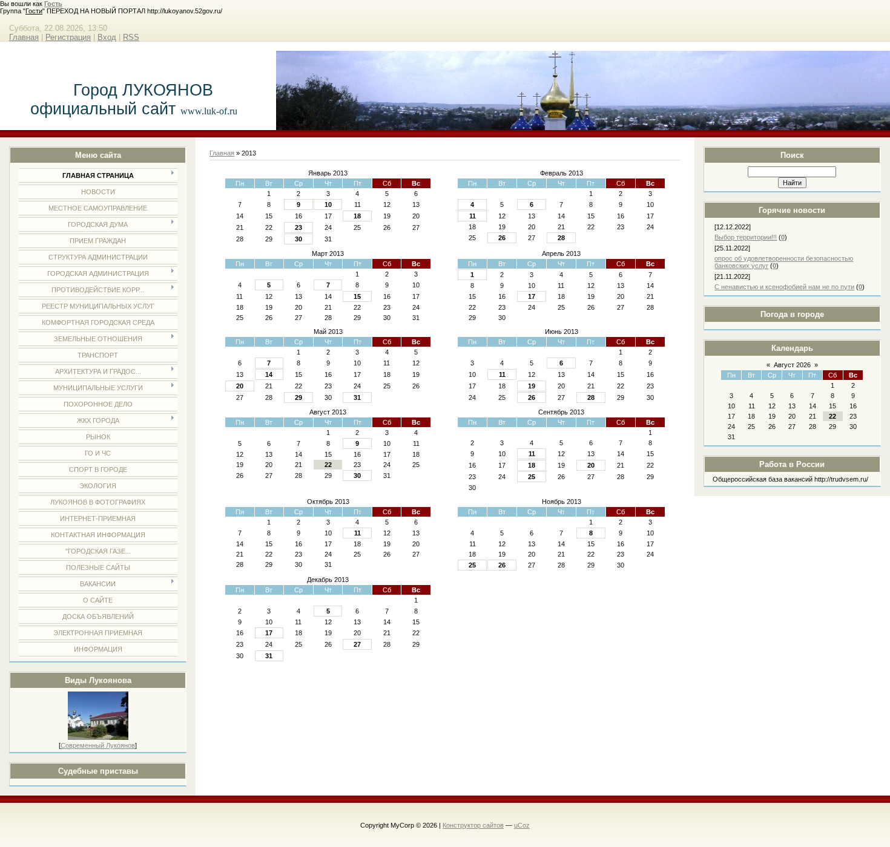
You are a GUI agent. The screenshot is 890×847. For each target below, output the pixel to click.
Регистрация (68, 37)
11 (472, 216)
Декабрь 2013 (328, 579)
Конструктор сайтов (473, 825)
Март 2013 (328, 253)
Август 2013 (327, 412)
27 (357, 644)
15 (357, 296)
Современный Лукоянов (98, 745)
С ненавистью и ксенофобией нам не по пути (784, 286)
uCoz (522, 825)
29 (298, 397)
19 (531, 386)
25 (531, 476)
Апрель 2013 (561, 253)
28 (561, 237)
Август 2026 (792, 364)
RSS (131, 37)
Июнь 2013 (561, 331)
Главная (24, 37)
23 (298, 227)
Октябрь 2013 (328, 501)
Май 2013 (328, 331)
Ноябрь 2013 (561, 501)
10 (328, 204)
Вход (106, 37)
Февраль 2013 (561, 173)
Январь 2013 (328, 173)
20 (239, 386)
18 (357, 216)
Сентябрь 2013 (561, 412)
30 (298, 239)
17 (531, 296)
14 (268, 374)
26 (502, 237)
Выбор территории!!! (745, 237)
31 (357, 397)
